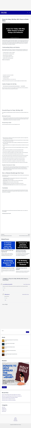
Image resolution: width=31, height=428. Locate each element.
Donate (4, 387)
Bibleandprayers (7, 294)
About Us (15, 418)
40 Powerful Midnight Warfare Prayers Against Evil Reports (10, 397)
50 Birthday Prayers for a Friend (7, 268)
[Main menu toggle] (29, 12)
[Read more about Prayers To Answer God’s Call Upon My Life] (8, 245)
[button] (27, 12)
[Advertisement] (15, 5)
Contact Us (15, 419)
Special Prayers (4, 411)
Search (3, 330)
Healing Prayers (4, 408)
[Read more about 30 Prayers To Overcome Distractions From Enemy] (23, 245)
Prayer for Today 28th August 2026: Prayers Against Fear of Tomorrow (11, 394)
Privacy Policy (15, 420)
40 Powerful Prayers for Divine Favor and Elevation (9, 400)
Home (15, 417)
